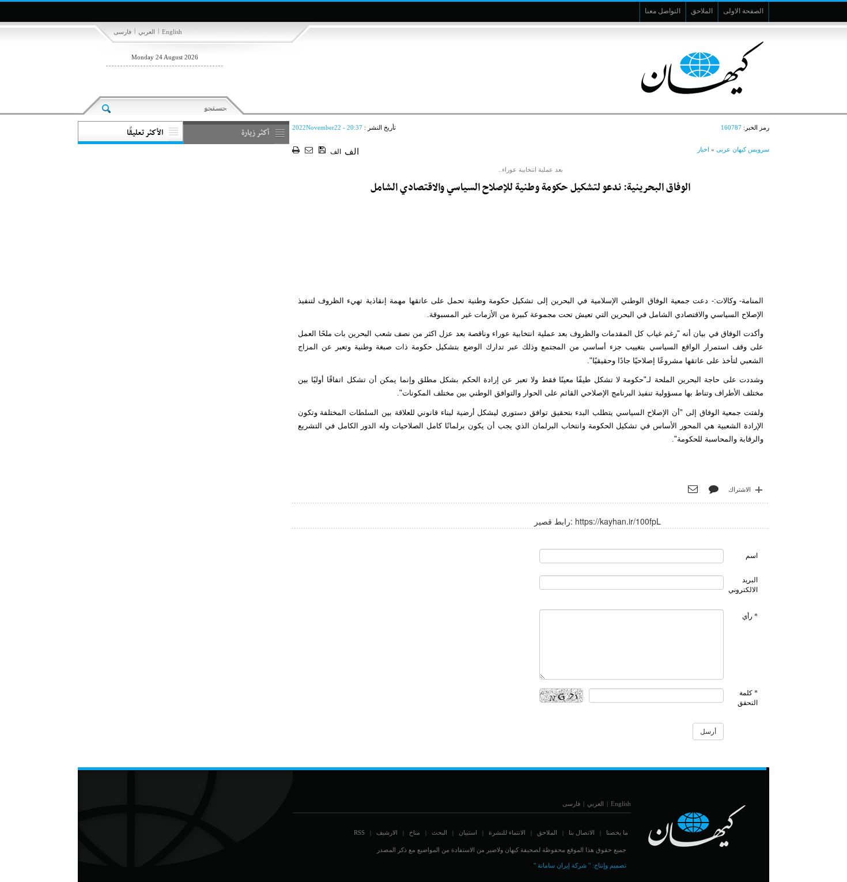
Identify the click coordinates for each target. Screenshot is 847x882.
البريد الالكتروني (743, 585)
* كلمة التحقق (748, 698)
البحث (439, 832)
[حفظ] (323, 150)
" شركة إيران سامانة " (562, 865)
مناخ (414, 832)
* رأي (750, 616)
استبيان (468, 832)
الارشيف (387, 832)
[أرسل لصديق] (310, 151)
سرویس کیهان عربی (742, 149)
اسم (752, 556)
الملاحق (547, 832)
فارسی (122, 31)
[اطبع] (297, 151)
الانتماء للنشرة (507, 832)
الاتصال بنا (582, 832)
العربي (146, 31)
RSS (359, 832)
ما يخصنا (617, 832)
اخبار (703, 149)
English (172, 31)
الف (335, 152)
